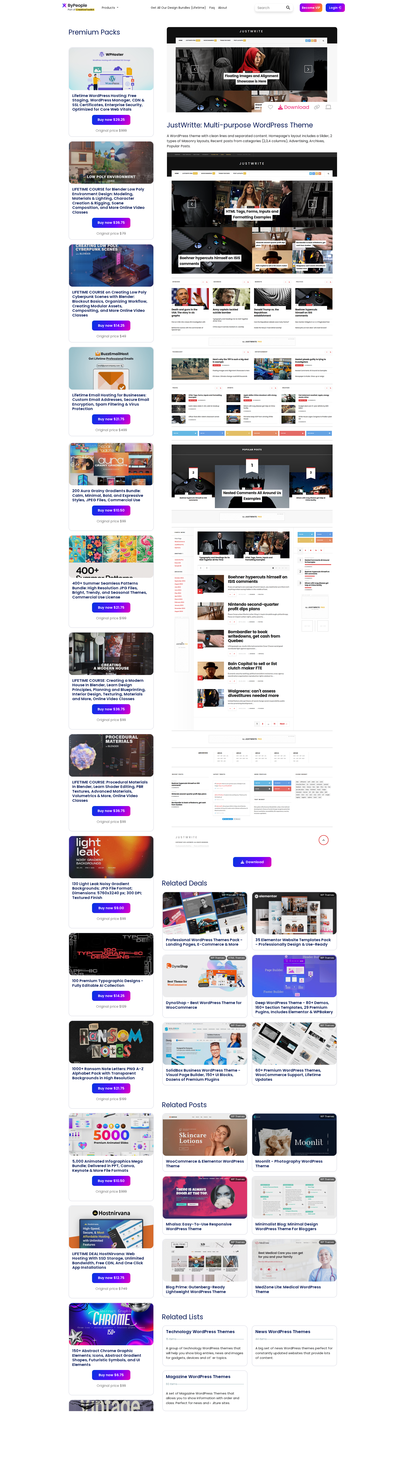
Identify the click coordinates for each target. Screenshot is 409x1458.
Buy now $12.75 (111, 1277)
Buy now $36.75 (111, 222)
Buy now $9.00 (111, 908)
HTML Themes (236, 957)
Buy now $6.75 (111, 1375)
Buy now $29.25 (111, 119)
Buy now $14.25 (111, 325)
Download (296, 107)
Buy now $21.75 (111, 419)
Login (333, 8)
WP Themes (229, 895)
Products (109, 8)
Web (242, 895)
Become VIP (311, 8)
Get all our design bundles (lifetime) (178, 8)
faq (212, 8)
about (222, 8)
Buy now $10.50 (111, 510)
